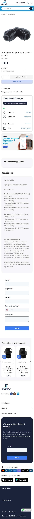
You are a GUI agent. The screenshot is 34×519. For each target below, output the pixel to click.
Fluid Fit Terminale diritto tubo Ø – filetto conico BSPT (8, 370)
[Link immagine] (6, 387)
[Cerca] (30, 8)
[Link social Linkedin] (18, 393)
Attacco (4, 68)
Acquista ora (17, 81)
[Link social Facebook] (11, 393)
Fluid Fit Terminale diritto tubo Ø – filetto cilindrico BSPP (23, 370)
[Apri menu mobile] (32, 3)
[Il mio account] (28, 3)
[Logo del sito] (4, 3)
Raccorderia (11, 14)
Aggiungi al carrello (21, 77)
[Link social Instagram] (14, 393)
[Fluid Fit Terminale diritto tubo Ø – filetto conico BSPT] (8, 353)
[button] (30, 362)
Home (3, 14)
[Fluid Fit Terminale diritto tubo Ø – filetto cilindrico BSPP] (23, 353)
